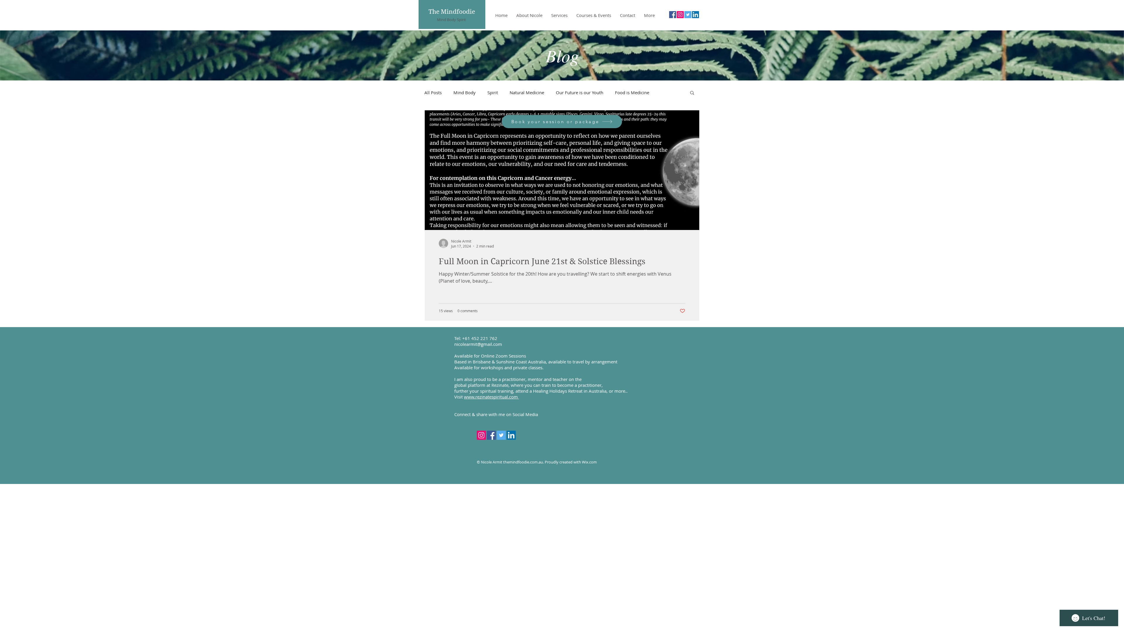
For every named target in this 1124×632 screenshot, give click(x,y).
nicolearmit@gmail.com (478, 344)
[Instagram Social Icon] (680, 14)
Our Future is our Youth (579, 92)
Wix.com (589, 462)
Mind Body (464, 92)
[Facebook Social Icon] (672, 14)
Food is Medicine (632, 92)
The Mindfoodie (452, 11)
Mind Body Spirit (451, 19)
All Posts (433, 92)
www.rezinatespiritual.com (491, 397)
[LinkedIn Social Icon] (695, 14)
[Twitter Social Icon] (687, 14)
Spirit (492, 92)
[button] (692, 93)
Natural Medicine (527, 92)
